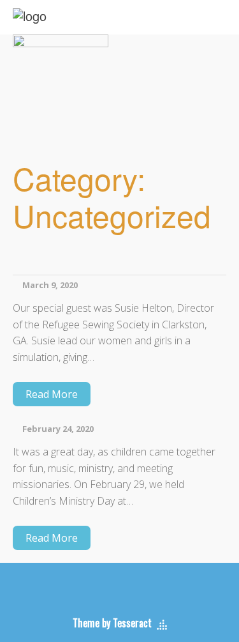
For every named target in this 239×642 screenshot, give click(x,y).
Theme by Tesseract (112, 623)
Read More (51, 394)
